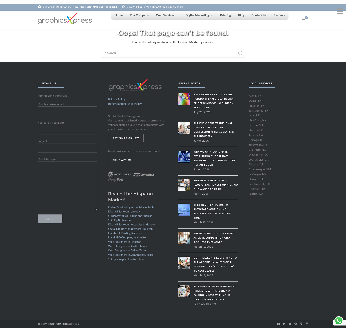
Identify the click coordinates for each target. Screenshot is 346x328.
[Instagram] (307, 323)
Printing (225, 15)
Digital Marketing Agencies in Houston (132, 224)
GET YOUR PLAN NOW (126, 138)
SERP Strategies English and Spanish (130, 215)
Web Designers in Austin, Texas (127, 246)
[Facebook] (278, 323)
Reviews (279, 15)
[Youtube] (290, 323)
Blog (241, 15)
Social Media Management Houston (130, 228)
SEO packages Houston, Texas (127, 259)
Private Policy (116, 99)
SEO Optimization (119, 220)
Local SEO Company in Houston (127, 237)
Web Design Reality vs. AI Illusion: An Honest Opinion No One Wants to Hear (216, 184)
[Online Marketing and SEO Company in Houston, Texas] (65, 18)
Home (119, 15)
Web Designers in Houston (124, 241)
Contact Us (259, 15)
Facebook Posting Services (125, 233)
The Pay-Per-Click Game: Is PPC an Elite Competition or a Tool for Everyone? (214, 237)
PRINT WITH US (122, 160)
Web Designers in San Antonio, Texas (131, 254)
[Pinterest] (295, 323)
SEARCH (240, 53)
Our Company (139, 15)
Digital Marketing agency (124, 211)
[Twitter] (284, 323)
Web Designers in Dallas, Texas (127, 250)
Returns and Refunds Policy (125, 103)
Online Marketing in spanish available (131, 207)
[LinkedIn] (301, 323)
